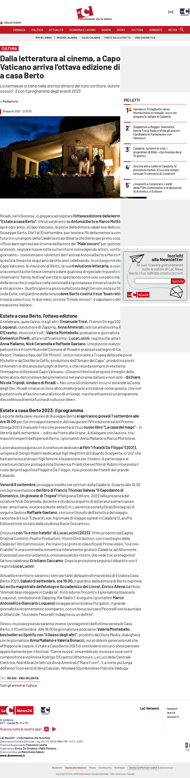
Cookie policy (105, 767)
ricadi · (12, 678)
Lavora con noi (165, 767)
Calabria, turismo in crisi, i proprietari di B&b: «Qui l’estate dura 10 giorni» (157, 152)
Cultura (31, 685)
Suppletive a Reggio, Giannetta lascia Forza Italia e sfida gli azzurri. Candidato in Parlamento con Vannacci (157, 132)
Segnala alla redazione (75, 767)
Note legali (119, 767)
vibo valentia (29, 678)
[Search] (182, 30)
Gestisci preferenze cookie (143, 767)
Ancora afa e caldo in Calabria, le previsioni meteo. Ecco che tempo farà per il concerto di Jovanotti (156, 169)
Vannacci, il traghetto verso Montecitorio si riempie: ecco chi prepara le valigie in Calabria (155, 112)
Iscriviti (178, 281)
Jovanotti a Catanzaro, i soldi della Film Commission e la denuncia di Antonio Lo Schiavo (157, 187)
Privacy (92, 767)
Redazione (57, 767)
